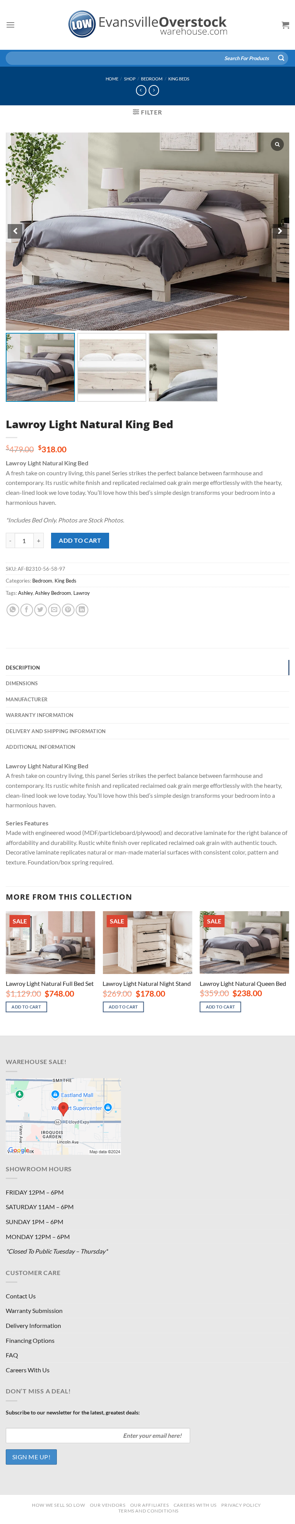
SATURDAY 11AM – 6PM (40, 1206)
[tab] (147, 667)
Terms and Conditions (148, 1511)
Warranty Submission (34, 1310)
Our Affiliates (149, 1505)
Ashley (25, 593)
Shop (130, 78)
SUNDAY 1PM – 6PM (34, 1221)
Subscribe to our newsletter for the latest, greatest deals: (73, 1412)
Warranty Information (39, 715)
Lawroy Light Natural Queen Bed (243, 983)
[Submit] (281, 58)
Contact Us (21, 1296)
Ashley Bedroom (53, 593)
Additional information (41, 747)
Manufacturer (27, 699)
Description (23, 668)
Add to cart (80, 540)
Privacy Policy (241, 1505)
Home (112, 78)
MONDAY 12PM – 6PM (38, 1236)
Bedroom (151, 78)
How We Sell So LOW (58, 1505)
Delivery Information (33, 1325)
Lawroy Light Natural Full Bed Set (50, 983)
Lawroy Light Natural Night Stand (147, 983)
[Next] (289, 972)
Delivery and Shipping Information (56, 731)
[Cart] (285, 24)
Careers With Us (28, 1369)
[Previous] (6, 972)
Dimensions (22, 683)
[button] (280, 231)
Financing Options (30, 1340)
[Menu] (10, 24)
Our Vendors (108, 1505)
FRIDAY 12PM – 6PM (35, 1192)
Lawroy (81, 593)
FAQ (12, 1355)
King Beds (178, 78)
